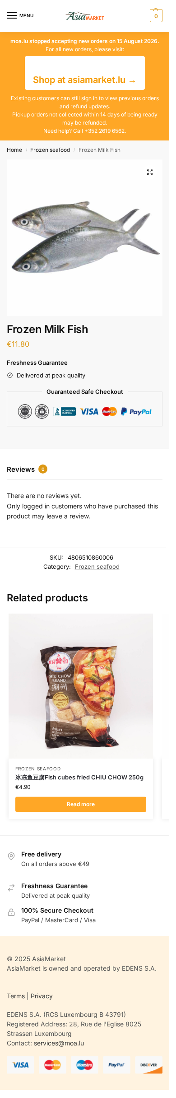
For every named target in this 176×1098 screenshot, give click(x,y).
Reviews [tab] (26, 469)
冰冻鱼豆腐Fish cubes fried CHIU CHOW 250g (79, 777)
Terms (16, 996)
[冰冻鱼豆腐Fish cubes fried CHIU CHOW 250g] (81, 686)
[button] (155, 16)
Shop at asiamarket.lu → (85, 79)
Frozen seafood (50, 149)
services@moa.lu (59, 1043)
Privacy (42, 996)
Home (14, 149)
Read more (81, 804)
